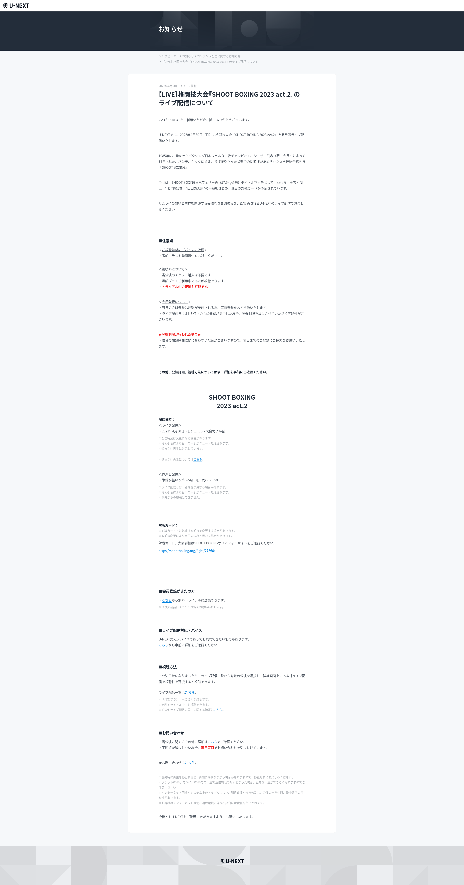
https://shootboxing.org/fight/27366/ (187, 550)
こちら (197, 459)
